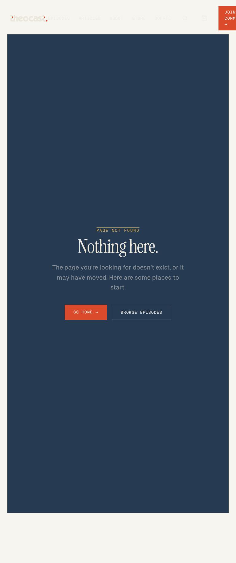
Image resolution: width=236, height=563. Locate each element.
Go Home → (85, 312)
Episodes (59, 18)
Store (139, 18)
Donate (163, 18)
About (117, 18)
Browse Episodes (142, 312)
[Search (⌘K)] (185, 18)
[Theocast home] (29, 18)
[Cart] (204, 18)
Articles (90, 18)
